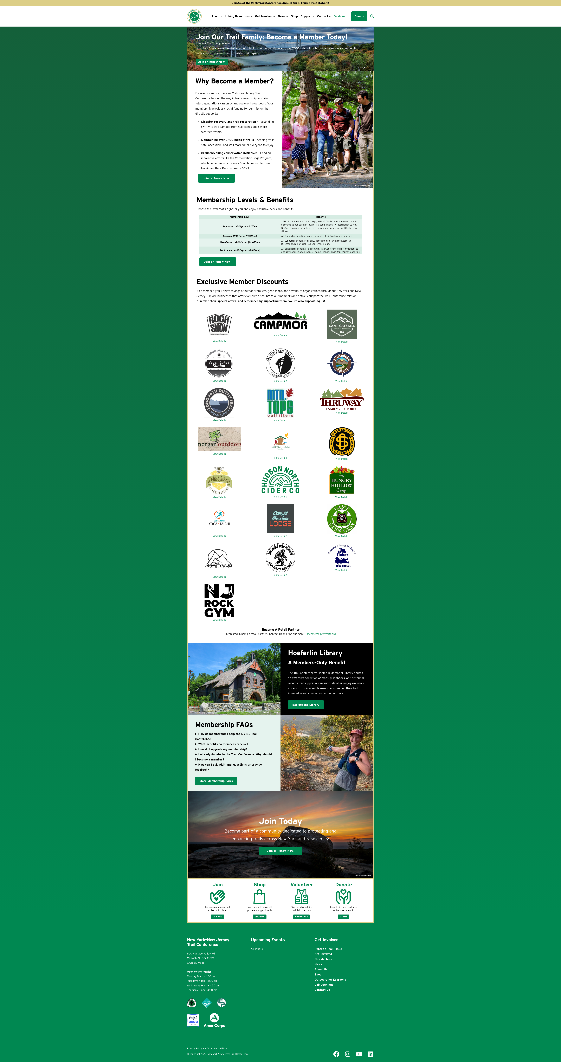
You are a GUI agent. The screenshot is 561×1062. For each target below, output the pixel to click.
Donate (343, 917)
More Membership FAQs (216, 781)
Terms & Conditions (217, 1048)
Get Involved (301, 917)
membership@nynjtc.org (321, 633)
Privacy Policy (194, 1048)
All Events (257, 948)
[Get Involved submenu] (274, 16)
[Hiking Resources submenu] (251, 16)
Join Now (217, 917)
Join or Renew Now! (212, 62)
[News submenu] (287, 16)
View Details (219, 341)
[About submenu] (221, 16)
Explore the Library (306, 704)
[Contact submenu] (330, 16)
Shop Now (259, 917)
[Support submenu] (313, 16)
